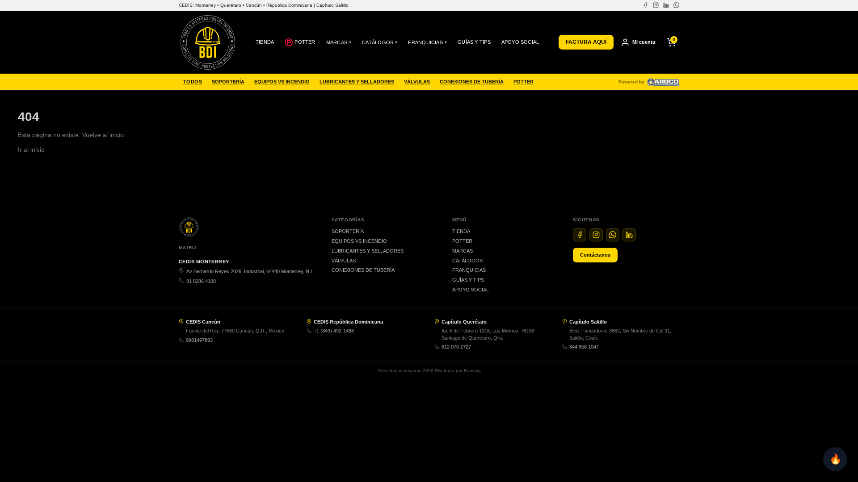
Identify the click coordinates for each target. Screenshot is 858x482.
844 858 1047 (584, 346)
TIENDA (265, 42)
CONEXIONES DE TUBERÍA (472, 81)
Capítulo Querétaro (464, 321)
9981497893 (199, 340)
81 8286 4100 (201, 281)
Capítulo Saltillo (588, 321)
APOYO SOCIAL (520, 42)
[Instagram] (656, 5)
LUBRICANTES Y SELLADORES (357, 81)
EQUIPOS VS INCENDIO (282, 81)
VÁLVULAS (417, 81)
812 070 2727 (456, 346)
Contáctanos (595, 255)
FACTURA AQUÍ (586, 42)
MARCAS (339, 42)
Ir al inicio (31, 149)
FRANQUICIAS (427, 42)
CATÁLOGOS (379, 42)
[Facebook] (645, 5)
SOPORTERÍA (228, 81)
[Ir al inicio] (208, 42)
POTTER (304, 42)
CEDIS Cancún (203, 321)
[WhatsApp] (676, 5)
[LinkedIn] (666, 5)
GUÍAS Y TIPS (474, 42)
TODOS (192, 81)
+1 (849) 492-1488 (334, 330)
